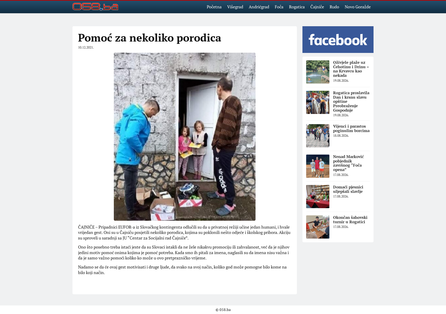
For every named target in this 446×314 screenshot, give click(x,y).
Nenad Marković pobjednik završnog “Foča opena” (348, 163)
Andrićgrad (259, 7)
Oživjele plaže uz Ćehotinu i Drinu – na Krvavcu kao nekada (351, 69)
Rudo (334, 7)
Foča (279, 7)
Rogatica (297, 7)
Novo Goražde (358, 7)
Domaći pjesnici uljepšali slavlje (348, 189)
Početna (214, 7)
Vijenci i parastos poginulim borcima (351, 128)
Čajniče (317, 7)
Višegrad (235, 7)
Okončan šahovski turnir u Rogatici (350, 219)
